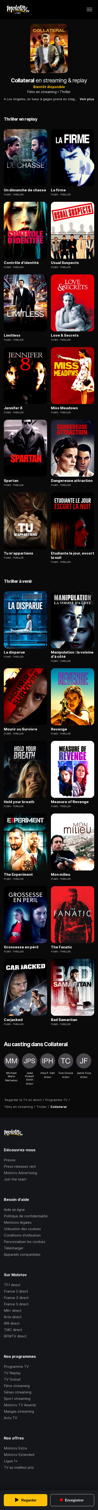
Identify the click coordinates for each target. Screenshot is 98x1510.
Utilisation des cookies (22, 1229)
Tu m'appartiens (18, 553)
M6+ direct (13, 1310)
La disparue (14, 652)
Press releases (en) (20, 1166)
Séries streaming (17, 1392)
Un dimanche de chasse (25, 190)
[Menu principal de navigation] (89, 9)
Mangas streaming (19, 1411)
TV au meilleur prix (19, 1467)
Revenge (59, 729)
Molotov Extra (15, 1448)
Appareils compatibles (22, 1254)
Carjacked (13, 1020)
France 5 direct (16, 1304)
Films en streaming (42, 92)
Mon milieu (60, 874)
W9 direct (12, 1323)
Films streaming (17, 1385)
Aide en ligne (14, 1209)
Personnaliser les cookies (24, 1241)
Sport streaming (17, 1398)
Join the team (15, 1179)
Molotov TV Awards (20, 1405)
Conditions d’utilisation (22, 1235)
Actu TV (10, 1418)
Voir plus (87, 99)
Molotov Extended (19, 1454)
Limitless (12, 335)
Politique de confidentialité (26, 1216)
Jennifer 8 (13, 408)
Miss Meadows (64, 408)
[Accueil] (18, 9)
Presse (9, 1160)
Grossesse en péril (21, 947)
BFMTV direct (15, 1336)
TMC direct (13, 1329)
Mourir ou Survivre (20, 729)
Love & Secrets (65, 335)
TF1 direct (12, 1285)
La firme (58, 190)
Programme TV (16, 1366)
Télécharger (13, 1248)
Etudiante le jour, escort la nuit (72, 555)
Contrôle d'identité (21, 263)
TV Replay (12, 1373)
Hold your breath (19, 802)
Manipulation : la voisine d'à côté (72, 654)
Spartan (11, 481)
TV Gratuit (12, 1379)
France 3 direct (16, 1297)
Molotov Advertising (20, 1173)
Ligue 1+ (11, 1461)
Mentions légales (18, 1222)
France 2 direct (16, 1291)
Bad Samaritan (64, 1020)
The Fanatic (61, 947)
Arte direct (13, 1317)
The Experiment (18, 874)
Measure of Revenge (70, 802)
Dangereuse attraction (72, 481)
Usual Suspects (65, 263)
